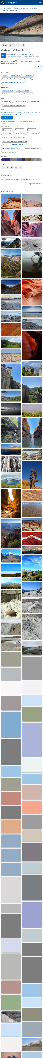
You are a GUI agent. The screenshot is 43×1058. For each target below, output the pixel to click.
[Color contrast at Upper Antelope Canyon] (32, 538)
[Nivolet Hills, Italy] (32, 867)
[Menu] (40, 2)
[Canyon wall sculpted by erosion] (32, 292)
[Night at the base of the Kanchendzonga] (11, 287)
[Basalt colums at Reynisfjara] (11, 674)
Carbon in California (10, 10)
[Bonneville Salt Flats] (32, 311)
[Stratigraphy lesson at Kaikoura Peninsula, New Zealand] (11, 688)
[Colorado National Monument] (32, 700)
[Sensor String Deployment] (11, 798)
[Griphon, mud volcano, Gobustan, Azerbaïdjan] (32, 605)
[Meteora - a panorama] (32, 368)
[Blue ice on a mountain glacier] (32, 1029)
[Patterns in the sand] (32, 509)
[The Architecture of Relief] (11, 725)
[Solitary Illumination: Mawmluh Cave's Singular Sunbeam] (32, 970)
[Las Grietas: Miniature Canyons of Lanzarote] (11, 503)
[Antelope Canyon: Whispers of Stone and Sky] (11, 223)
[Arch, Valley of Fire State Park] (11, 201)
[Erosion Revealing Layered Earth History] (11, 355)
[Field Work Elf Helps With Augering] (11, 890)
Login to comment (34, 184)
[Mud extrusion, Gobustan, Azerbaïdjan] (11, 627)
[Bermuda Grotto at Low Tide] (32, 668)
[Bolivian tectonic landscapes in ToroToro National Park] (32, 568)
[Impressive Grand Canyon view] (11, 533)
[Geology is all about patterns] (32, 495)
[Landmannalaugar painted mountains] (11, 945)
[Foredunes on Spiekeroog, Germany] (32, 1014)
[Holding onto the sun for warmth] (32, 915)
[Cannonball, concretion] (11, 604)
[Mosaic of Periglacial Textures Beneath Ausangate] (11, 784)
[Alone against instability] (11, 329)
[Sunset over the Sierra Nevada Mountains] (11, 449)
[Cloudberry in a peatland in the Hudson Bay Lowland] (11, 1002)
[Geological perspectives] (11, 464)
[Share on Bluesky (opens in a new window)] (12, 167)
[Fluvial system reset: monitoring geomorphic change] (32, 454)
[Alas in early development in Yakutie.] (11, 908)
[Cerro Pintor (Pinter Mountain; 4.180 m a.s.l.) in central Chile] (11, 555)
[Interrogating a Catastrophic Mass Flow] (32, 835)
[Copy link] (20, 167)
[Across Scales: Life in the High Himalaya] (11, 752)
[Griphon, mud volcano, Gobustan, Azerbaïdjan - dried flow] (32, 627)
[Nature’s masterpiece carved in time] (11, 430)
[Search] (2, 2)
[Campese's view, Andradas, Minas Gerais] (11, 342)
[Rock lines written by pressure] (11, 826)
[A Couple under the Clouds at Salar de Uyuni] (11, 840)
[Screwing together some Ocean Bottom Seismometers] (32, 687)
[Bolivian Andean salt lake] (11, 570)
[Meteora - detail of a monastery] (11, 376)
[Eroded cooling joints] (32, 589)
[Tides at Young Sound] (11, 703)
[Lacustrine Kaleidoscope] (32, 740)
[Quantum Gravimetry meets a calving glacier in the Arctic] (11, 316)
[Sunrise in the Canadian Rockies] (32, 550)
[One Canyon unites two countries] (32, 433)
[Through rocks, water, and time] (32, 345)
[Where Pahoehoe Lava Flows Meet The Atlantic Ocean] (32, 214)
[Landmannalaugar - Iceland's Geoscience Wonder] (11, 263)
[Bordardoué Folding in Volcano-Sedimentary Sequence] (11, 966)
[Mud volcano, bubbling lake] (11, 643)
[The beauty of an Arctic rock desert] (32, 1044)
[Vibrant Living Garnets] (32, 807)
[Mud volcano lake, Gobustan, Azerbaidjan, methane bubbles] (11, 659)
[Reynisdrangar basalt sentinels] (32, 949)
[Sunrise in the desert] (11, 855)
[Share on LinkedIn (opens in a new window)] (7, 167)
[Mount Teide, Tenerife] (32, 200)
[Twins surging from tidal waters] (32, 265)
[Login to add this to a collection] (23, 45)
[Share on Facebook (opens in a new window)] (3, 167)
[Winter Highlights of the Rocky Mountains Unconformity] (11, 1044)
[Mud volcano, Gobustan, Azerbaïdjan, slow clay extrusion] (32, 648)
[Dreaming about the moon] (32, 475)
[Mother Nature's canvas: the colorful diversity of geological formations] (32, 524)
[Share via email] (16, 167)
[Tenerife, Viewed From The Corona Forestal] (32, 410)
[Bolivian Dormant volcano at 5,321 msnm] (11, 583)
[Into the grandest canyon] (32, 244)
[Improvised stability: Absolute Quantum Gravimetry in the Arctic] (32, 765)
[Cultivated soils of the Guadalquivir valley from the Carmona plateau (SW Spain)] (32, 1002)
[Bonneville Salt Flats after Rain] (11, 302)
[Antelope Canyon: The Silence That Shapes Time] (32, 229)
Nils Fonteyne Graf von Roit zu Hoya (25, 8)
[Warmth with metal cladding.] (11, 869)
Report (40, 66)
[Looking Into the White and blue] (32, 935)
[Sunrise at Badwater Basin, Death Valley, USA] (11, 409)
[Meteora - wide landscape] (32, 390)
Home (3, 8)
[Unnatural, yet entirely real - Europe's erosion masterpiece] (32, 714)
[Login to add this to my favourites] (18, 45)
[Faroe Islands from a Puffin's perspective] (11, 480)
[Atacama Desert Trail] (32, 779)
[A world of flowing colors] (11, 1030)
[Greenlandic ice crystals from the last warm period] (11, 926)
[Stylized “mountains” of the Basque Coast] (32, 852)
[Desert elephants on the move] (32, 792)
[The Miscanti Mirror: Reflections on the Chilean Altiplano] (11, 771)
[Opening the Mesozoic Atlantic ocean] (32, 990)
